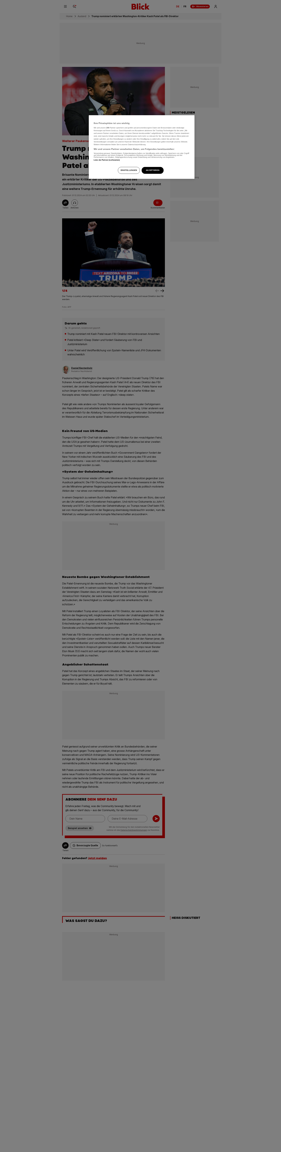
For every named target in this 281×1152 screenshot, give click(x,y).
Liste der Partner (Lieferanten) (107, 160)
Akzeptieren (152, 170)
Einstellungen (129, 170)
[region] (141, 147)
